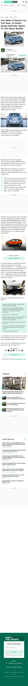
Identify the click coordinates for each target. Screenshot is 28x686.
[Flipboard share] (14, 350)
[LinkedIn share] (11, 350)
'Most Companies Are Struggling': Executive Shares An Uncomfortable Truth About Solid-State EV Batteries (13, 444)
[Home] (10, 2)
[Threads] (21, 663)
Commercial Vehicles (10, 453)
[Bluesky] (19, 663)
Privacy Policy (16, 654)
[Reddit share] (17, 350)
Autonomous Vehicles (10, 472)
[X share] (8, 350)
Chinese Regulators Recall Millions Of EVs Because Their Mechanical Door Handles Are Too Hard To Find (13, 457)
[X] (8, 663)
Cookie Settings (20, 672)
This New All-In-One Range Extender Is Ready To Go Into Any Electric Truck (14, 450)
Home (2, 17)
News (2, 5)
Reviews (7, 5)
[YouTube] (15, 663)
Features (12, 5)
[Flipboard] (10, 663)
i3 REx (11, 17)
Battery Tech (9, 447)
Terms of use (14, 674)
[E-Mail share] (22, 350)
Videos (18, 5)
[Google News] (13, 663)
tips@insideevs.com (20, 359)
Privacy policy (7, 672)
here (21, 343)
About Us (8, 667)
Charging (8, 477)
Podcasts (24, 5)
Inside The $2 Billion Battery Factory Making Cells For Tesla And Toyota (13, 464)
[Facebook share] (6, 350)
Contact (20, 667)
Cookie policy (13, 672)
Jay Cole (10, 49)
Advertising (14, 667)
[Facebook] (6, 663)
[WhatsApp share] (19, 350)
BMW (6, 17)
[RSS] (17, 663)
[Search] (23, 2)
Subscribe (14, 652)
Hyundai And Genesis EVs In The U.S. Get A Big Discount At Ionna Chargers (13, 475)
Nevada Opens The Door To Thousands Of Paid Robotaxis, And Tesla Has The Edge (13, 469)
